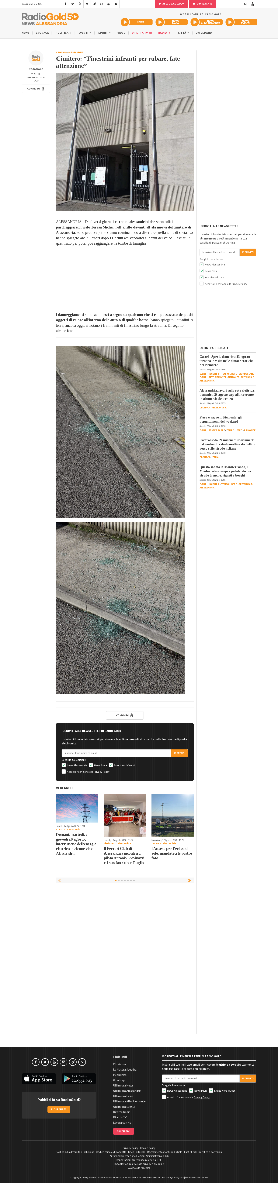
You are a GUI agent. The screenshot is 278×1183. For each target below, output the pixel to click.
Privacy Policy (101, 772)
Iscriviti (179, 753)
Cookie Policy (147, 1148)
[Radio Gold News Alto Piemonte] (206, 22)
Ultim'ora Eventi (124, 1107)
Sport (103, 33)
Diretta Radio (121, 1112)
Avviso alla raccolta (139, 1168)
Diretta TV (140, 33)
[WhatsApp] (101, 4)
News (26, 33)
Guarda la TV (204, 3)
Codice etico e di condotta (111, 1152)
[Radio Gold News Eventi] (241, 22)
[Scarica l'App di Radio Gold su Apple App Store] (39, 1078)
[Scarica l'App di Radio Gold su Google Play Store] (79, 1078)
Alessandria (75, 52)
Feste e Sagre (217, 430)
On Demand (204, 33)
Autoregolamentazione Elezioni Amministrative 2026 (139, 1156)
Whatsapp (119, 1080)
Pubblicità (120, 1075)
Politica (62, 33)
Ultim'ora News (123, 1085)
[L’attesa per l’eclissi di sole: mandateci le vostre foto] (172, 815)
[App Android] (108, 4)
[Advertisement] (125, 279)
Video (121, 33)
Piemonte (233, 377)
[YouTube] (79, 4)
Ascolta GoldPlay (173, 3)
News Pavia (100, 765)
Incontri (214, 374)
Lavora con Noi (122, 1123)
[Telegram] (94, 4)
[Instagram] (87, 4)
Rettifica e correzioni (210, 1152)
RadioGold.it (95, 1177)
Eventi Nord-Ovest (124, 765)
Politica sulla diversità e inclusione (75, 1152)
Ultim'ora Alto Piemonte (129, 1101)
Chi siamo (119, 1064)
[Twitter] (72, 4)
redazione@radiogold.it (172, 1177)
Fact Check (190, 1152)
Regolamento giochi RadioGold (164, 1152)
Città (182, 33)
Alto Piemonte (217, 377)
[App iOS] (115, 4)
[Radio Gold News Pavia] (171, 22)
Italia (215, 457)
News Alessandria (76, 765)
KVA (207, 1177)
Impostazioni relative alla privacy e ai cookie (139, 1164)
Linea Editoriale (136, 1152)
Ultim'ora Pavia (123, 1096)
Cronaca (42, 33)
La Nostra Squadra (125, 1070)
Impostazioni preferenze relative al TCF (139, 1160)
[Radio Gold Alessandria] (50, 18)
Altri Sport (110, 843)
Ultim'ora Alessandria (127, 1091)
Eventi (84, 33)
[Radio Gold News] (136, 22)
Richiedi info (59, 1109)
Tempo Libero (229, 374)
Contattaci (123, 1131)
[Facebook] (65, 4)
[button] (36, 89)
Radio (163, 33)
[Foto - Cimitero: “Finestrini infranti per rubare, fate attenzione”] (125, 142)
